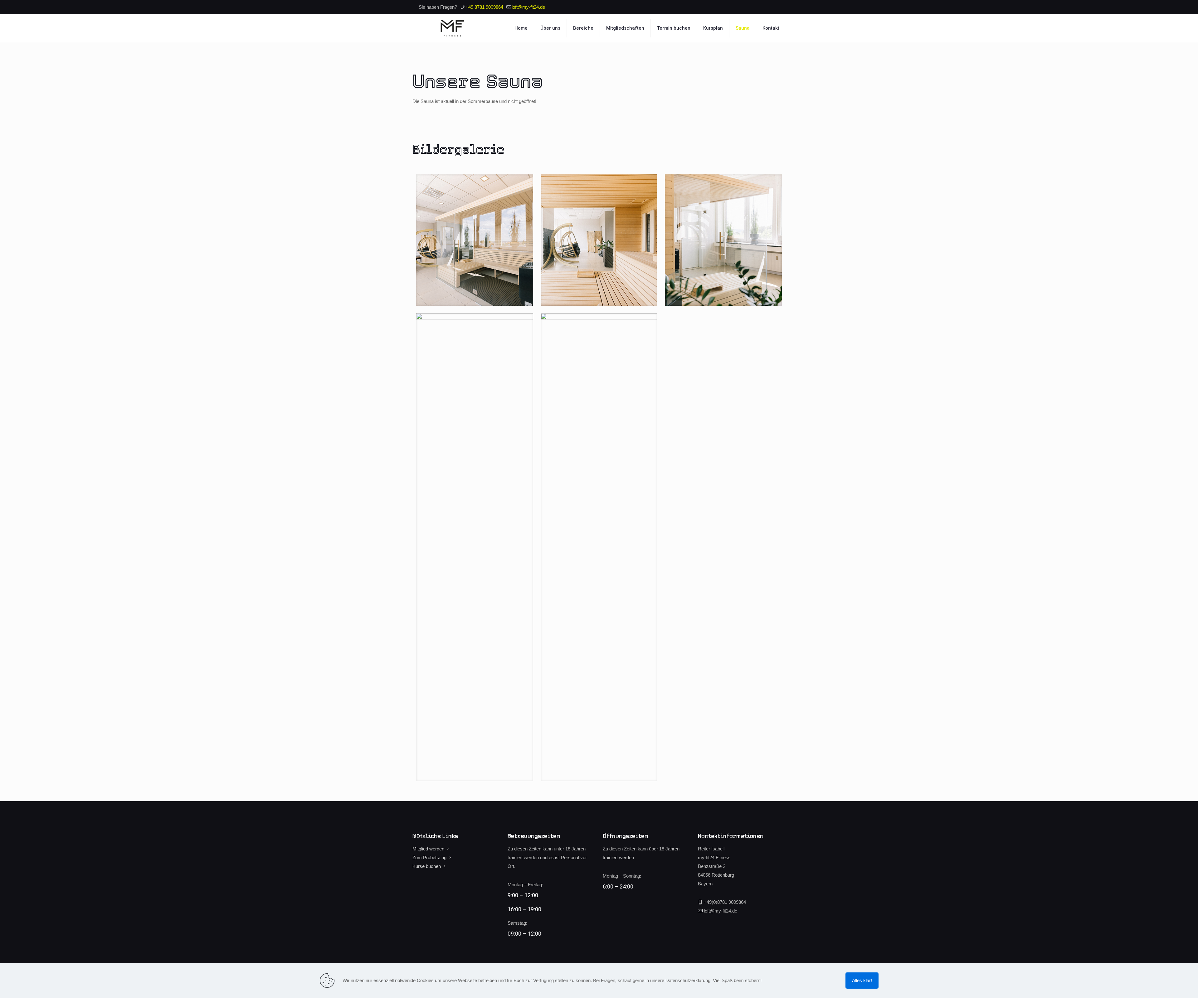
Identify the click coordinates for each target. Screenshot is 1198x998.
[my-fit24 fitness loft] (453, 28)
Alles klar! (862, 980)
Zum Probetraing (429, 857)
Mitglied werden (428, 848)
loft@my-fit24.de (528, 7)
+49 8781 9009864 (484, 7)
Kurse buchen (426, 866)
